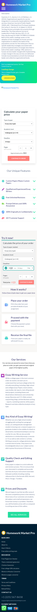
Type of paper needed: (10, 247)
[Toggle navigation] (3, 8)
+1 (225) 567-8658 (12, 596)
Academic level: (8, 255)
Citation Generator (7, 565)
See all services (18, 515)
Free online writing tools (9, 551)
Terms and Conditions (8, 582)
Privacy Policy (6, 585)
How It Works (5, 548)
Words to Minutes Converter (10, 571)
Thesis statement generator (10, 562)
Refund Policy (5, 589)
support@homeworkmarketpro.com (13, 600)
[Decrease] (20, 148)
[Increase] (31, 148)
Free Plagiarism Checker (9, 559)
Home (3, 542)
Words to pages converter (9, 575)
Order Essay (9, 78)
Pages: (5, 275)
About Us (4, 545)
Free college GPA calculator (10, 568)
